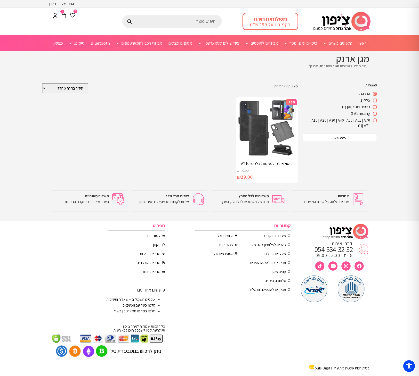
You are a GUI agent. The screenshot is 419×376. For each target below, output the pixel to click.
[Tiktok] (319, 266)
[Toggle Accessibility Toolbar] (409, 366)
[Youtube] (333, 266)
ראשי (362, 43)
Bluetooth (100, 43)
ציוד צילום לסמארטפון (221, 43)
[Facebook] (359, 266)
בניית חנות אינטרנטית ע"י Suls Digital (342, 368)
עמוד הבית (361, 66)
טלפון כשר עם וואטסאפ (138, 305)
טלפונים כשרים (340, 43)
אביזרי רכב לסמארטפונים (141, 43)
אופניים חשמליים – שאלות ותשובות (130, 299)
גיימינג (79, 43)
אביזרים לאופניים (264, 43)
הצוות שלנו (67, 3)
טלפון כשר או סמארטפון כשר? (134, 311)
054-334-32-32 (333, 249)
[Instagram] (346, 266)
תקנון (52, 3)
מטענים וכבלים (180, 43)
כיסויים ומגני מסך (303, 43)
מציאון (58, 43)
